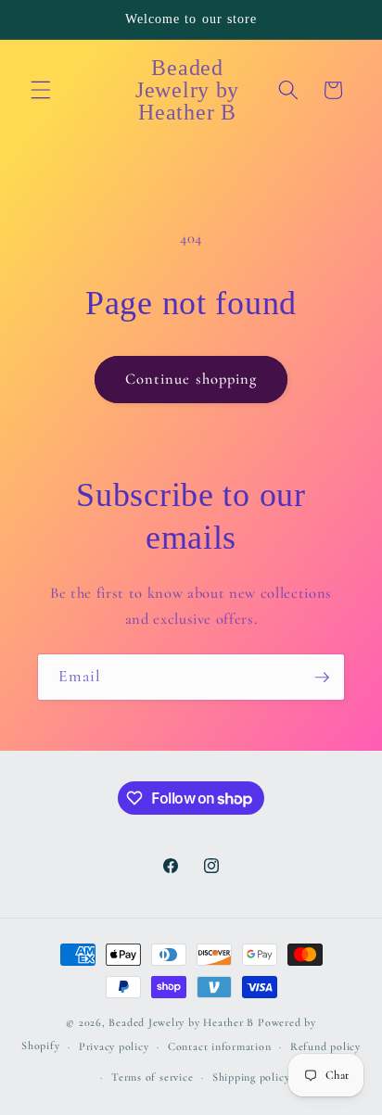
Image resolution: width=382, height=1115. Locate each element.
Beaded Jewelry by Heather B (181, 1022)
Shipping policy (251, 1077)
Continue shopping (191, 379)
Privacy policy (114, 1046)
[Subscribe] (321, 677)
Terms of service (152, 1077)
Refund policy (325, 1046)
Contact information (220, 1046)
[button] (41, 90)
